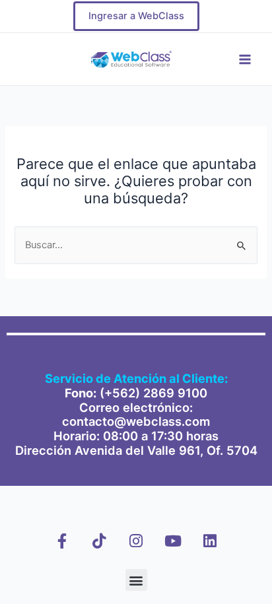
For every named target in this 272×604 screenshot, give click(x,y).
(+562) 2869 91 (145, 393)
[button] (136, 580)
